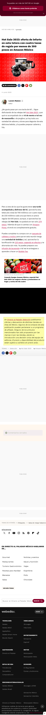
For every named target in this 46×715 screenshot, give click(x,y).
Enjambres (28, 571)
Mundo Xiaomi (7, 638)
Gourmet (6, 557)
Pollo (26, 575)
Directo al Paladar (9, 653)
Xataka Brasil (7, 689)
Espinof (26, 642)
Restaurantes (7, 562)
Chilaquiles (21, 523)
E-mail (30, 85)
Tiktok (38, 532)
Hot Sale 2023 (26, 348)
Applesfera (6, 631)
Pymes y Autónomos (31, 671)
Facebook (19, 85)
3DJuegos (27, 624)
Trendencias (6, 668)
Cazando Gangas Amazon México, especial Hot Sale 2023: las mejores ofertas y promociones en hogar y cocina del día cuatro (22, 279)
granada (18, 29)
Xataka (4, 624)
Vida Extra (27, 628)
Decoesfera (6, 671)
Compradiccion (7, 674)
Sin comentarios (10, 85)
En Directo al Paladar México (14, 275)
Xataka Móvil (7, 628)
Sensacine (27, 639)
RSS (23, 532)
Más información (36, 713)
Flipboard (26, 85)
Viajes (26, 566)
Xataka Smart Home (9, 634)
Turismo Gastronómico (12, 566)
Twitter (22, 85)
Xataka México (7, 686)
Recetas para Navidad (11, 571)
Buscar (36, 601)
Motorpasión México (31, 703)
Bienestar (6, 575)
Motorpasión (28, 653)
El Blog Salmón (29, 668)
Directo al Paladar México (11, 703)
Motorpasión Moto (30, 657)
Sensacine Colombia (31, 696)
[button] (15, 101)
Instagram (18, 532)
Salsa (4, 580)
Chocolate (28, 580)
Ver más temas (8, 588)
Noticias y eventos (31, 557)
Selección (13, 348)
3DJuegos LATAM (30, 686)
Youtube (14, 532)
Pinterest (28, 532)
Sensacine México (30, 692)
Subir (38, 611)
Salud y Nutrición (31, 562)
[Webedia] (8, 613)
